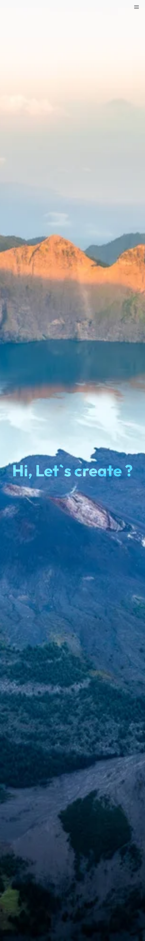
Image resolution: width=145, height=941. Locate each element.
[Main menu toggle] (136, 7)
